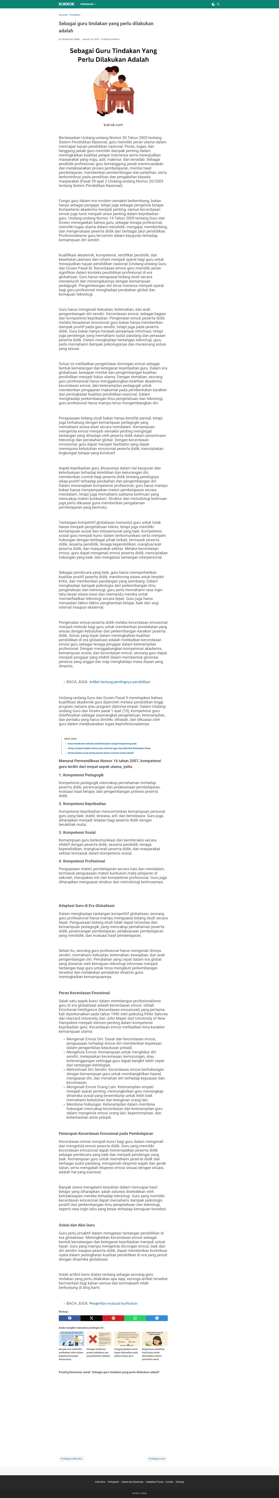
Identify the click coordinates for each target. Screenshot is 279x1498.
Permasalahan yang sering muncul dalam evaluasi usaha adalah (101, 753)
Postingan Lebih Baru (71, 1458)
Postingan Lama (157, 1458)
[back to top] (272, 1491)
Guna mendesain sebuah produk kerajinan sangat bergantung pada (102, 743)
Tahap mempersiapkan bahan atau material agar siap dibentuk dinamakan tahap (109, 748)
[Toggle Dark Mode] (213, 4)
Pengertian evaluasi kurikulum (113, 1304)
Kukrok (66, 4)
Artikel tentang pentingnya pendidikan (119, 682)
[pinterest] (113, 1318)
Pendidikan (86, 4)
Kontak (169, 1482)
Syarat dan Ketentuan (133, 1482)
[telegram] (157, 1318)
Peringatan (113, 1482)
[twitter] (91, 1318)
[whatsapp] (135, 1318)
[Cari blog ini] (218, 4)
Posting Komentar (110, 39)
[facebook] (70, 1318)
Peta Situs (100, 1482)
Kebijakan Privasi (154, 1482)
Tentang (180, 1482)
